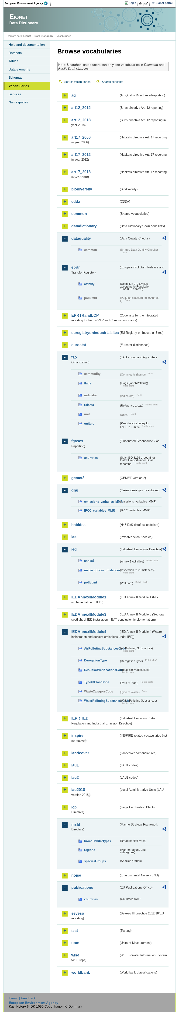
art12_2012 (81, 108)
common (79, 214)
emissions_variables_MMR (101, 501)
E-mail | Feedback (22, 998)
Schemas (15, 77)
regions (89, 850)
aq (73, 95)
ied (74, 549)
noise (76, 875)
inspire (77, 736)
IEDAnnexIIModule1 (88, 597)
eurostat (78, 345)
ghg (74, 490)
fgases (77, 441)
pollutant (90, 582)
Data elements (19, 69)
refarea (89, 405)
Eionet (27, 36)
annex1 (89, 560)
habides (78, 525)
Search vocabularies (77, 82)
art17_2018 (81, 172)
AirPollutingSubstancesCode (101, 648)
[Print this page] (141, 3)
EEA (28, 3)
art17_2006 (81, 137)
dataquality (81, 238)
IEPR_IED (80, 718)
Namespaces (18, 102)
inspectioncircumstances (101, 570)
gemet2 (77, 478)
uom (75, 943)
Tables (13, 61)
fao (74, 357)
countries (91, 458)
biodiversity (81, 189)
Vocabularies (19, 86)
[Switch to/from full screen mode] (147, 3)
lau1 (75, 765)
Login (132, 3)
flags (87, 383)
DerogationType (95, 660)
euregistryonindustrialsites (95, 333)
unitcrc (89, 423)
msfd (75, 824)
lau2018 (78, 790)
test (74, 931)
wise (75, 955)
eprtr (75, 267)
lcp (74, 807)
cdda (75, 202)
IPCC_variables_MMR (99, 510)
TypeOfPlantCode (96, 682)
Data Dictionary (43, 36)
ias (73, 537)
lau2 (75, 778)
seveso (77, 913)
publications (82, 887)
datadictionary (84, 226)
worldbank (80, 972)
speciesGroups (95, 861)
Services (15, 94)
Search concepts (112, 82)
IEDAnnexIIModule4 (88, 632)
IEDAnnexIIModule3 (88, 614)
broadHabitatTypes (97, 841)
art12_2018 (81, 120)
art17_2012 (81, 155)
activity (89, 284)
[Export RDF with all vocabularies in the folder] (164, 239)
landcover (80, 753)
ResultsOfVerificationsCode (101, 670)
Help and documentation (27, 44)
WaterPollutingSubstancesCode (101, 701)
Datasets (15, 53)
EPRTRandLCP (85, 315)
